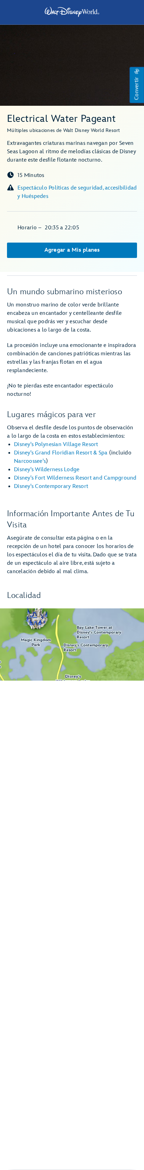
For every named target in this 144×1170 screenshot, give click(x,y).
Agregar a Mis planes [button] (72, 250)
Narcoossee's (30, 461)
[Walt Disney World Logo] (72, 11)
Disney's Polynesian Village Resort (56, 444)
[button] (136, 85)
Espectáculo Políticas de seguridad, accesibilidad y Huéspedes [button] (77, 192)
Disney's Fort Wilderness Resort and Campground (75, 478)
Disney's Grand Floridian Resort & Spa (60, 453)
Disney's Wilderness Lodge (46, 469)
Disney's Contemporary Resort (51, 486)
